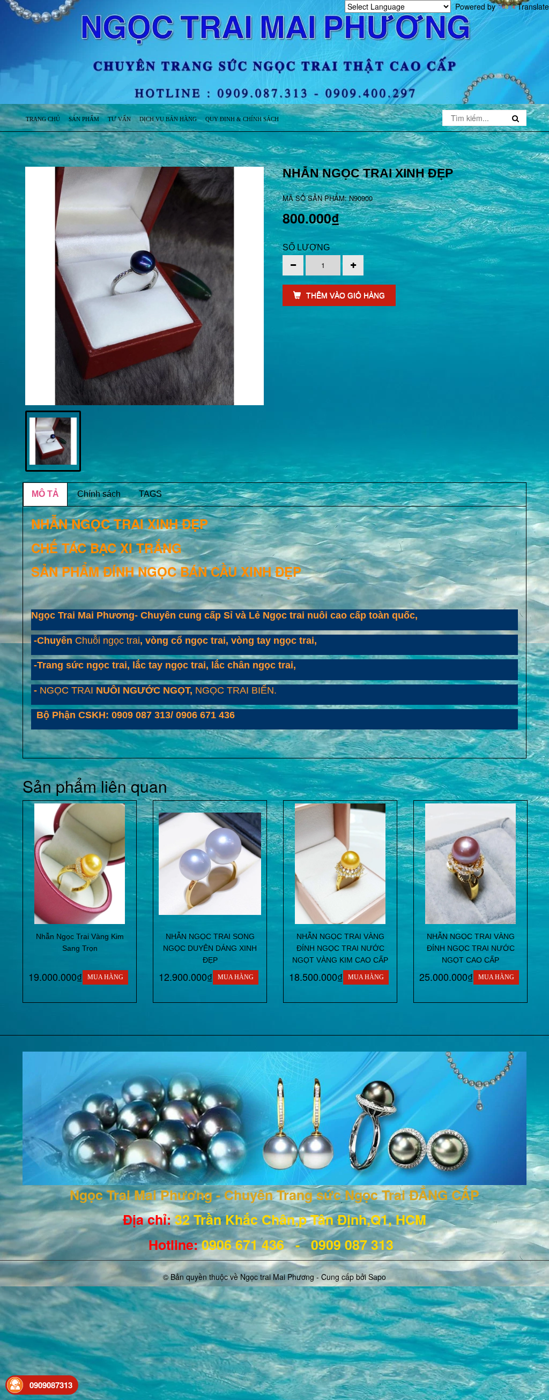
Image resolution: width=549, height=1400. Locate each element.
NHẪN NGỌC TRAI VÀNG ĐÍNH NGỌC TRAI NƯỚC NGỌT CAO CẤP (471, 948)
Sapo (377, 1276)
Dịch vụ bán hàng (168, 119)
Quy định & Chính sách (242, 119)
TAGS (150, 493)
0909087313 (50, 1385)
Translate (533, 6)
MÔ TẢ (45, 493)
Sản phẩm (84, 119)
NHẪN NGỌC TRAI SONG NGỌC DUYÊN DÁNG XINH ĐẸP (210, 948)
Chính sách (99, 493)
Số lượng (306, 247)
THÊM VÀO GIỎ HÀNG (345, 295)
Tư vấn (119, 119)
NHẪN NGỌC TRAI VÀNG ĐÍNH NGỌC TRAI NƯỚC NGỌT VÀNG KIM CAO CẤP (340, 948)
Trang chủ (43, 119)
